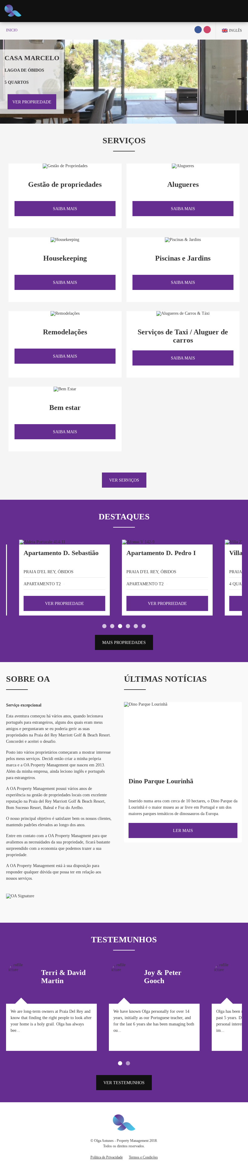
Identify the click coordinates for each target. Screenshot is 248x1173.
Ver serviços (124, 480)
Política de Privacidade (106, 1157)
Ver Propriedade (31, 101)
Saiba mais (65, 208)
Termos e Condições (143, 1157)
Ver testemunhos (124, 1082)
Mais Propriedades (124, 642)
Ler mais (183, 830)
